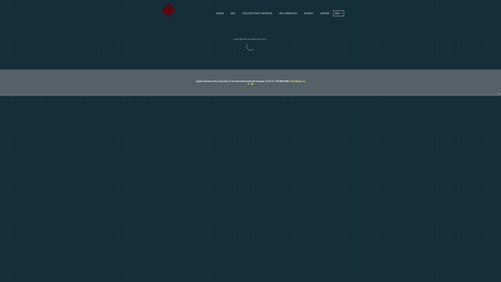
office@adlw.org (297, 81)
